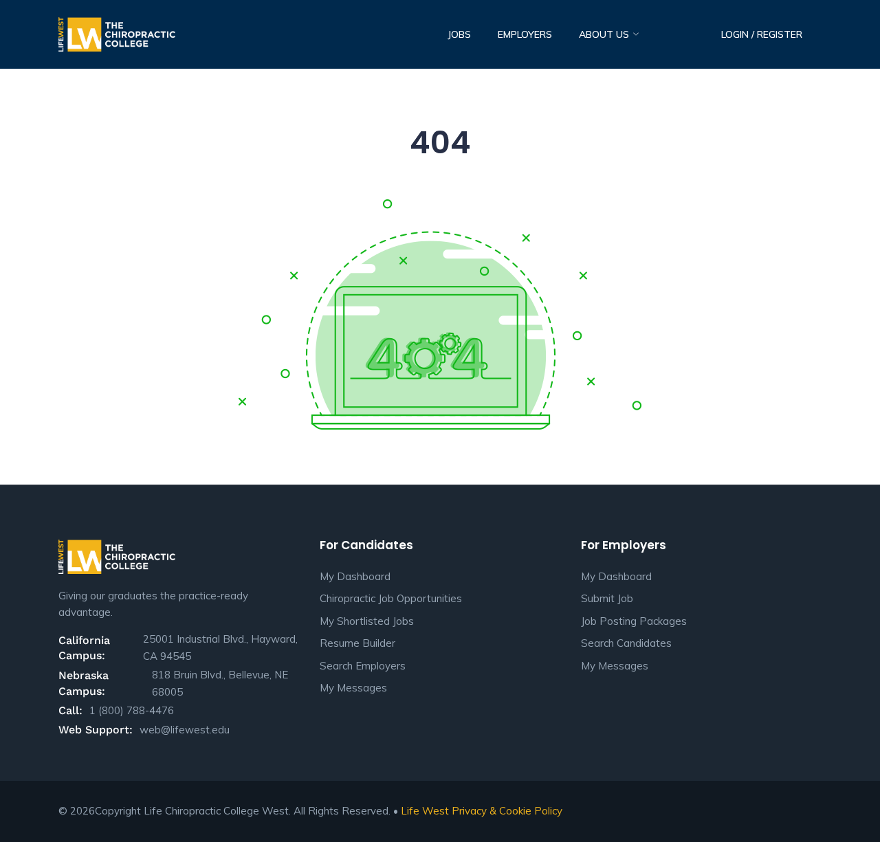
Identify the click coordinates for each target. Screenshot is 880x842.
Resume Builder (357, 643)
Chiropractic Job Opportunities (391, 598)
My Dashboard (355, 576)
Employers (525, 34)
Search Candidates (626, 643)
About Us (605, 34)
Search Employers (363, 665)
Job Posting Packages (634, 621)
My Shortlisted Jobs (367, 621)
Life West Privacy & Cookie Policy (481, 810)
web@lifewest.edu (185, 729)
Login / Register (761, 34)
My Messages (353, 687)
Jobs (459, 34)
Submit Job (607, 598)
